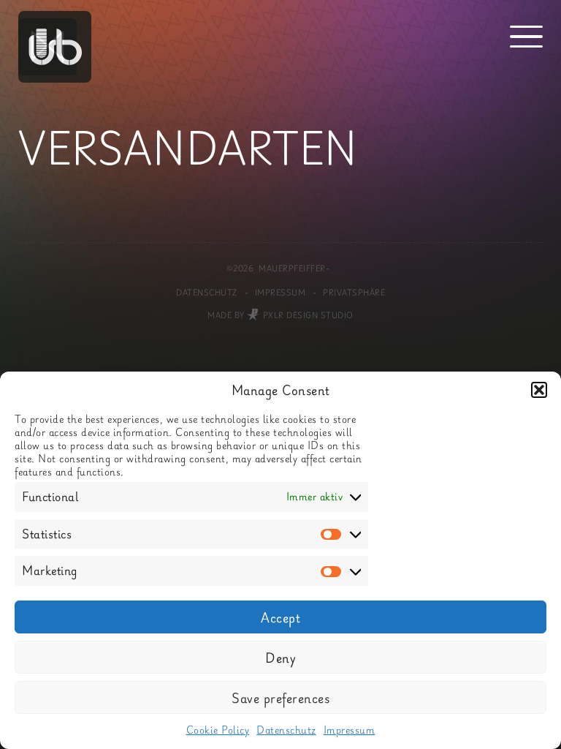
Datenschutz (286, 729)
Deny (280, 657)
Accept (280, 617)
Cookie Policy (218, 729)
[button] (539, 390)
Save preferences (280, 697)
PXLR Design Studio (308, 315)
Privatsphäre (354, 292)
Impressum (349, 729)
